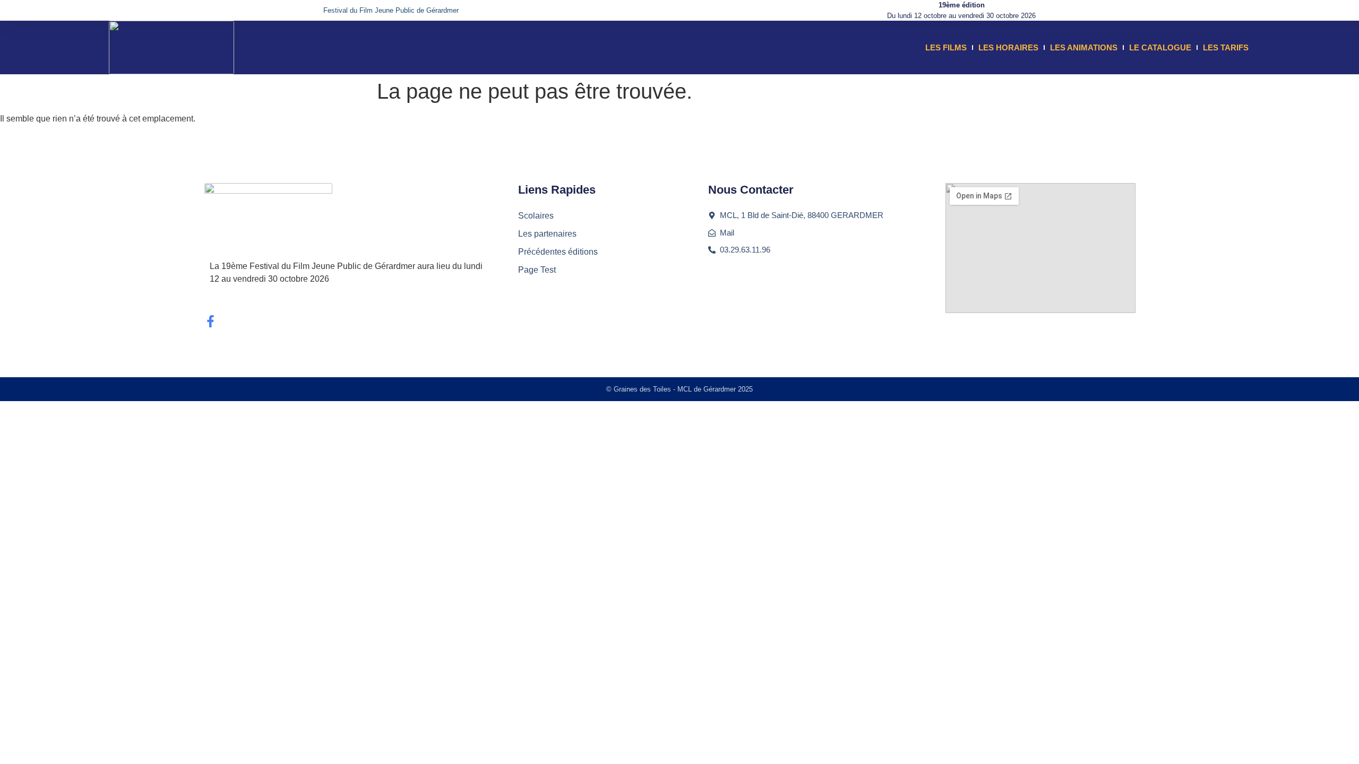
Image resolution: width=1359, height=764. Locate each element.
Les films (946, 47)
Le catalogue (1160, 47)
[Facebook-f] (210, 321)
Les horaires (1008, 47)
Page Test (537, 269)
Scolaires (536, 215)
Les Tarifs (1226, 47)
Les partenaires (547, 233)
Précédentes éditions (558, 251)
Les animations (1083, 47)
